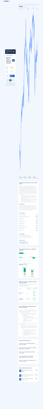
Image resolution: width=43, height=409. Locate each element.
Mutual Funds (25, 4)
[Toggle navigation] (10, 1)
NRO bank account (28, 333)
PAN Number (25, 315)
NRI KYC (27, 313)
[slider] (19, 260)
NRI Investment (21, 4)
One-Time (25, 253)
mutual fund (25, 188)
